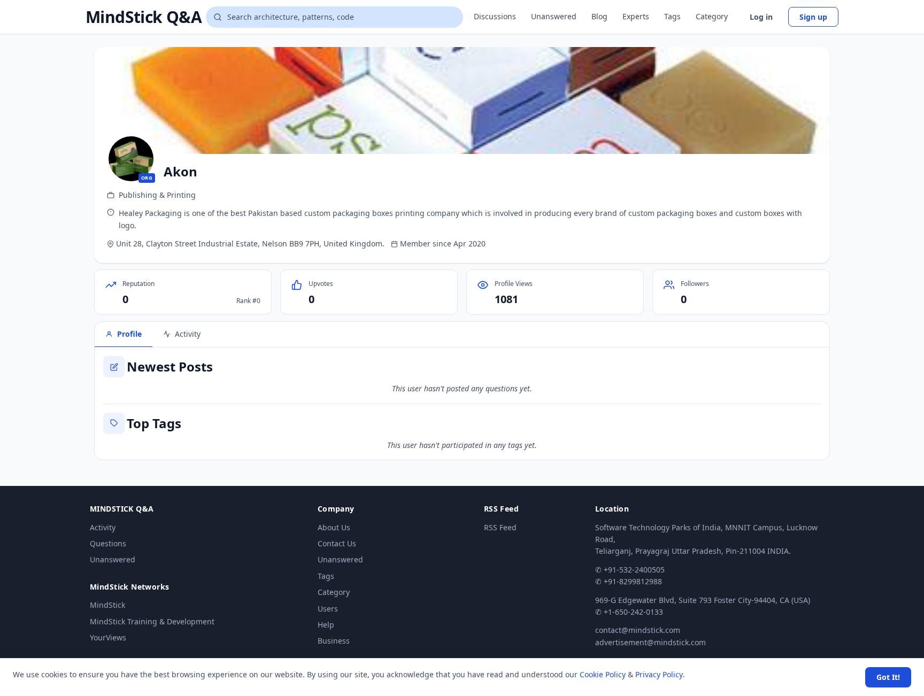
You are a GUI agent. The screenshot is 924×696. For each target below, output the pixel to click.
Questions (108, 543)
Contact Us (337, 543)
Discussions (495, 16)
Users (328, 609)
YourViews (108, 637)
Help (326, 625)
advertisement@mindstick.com (650, 642)
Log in (761, 17)
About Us (334, 527)
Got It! (888, 677)
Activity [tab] (188, 334)
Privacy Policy (659, 674)
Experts (635, 16)
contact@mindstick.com (637, 630)
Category (712, 16)
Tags (672, 16)
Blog (599, 16)
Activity (103, 527)
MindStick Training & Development (152, 621)
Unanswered (553, 16)
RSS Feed (500, 527)
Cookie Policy (603, 674)
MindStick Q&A (144, 17)
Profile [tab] (129, 334)
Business (334, 641)
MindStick (107, 605)
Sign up (813, 17)
